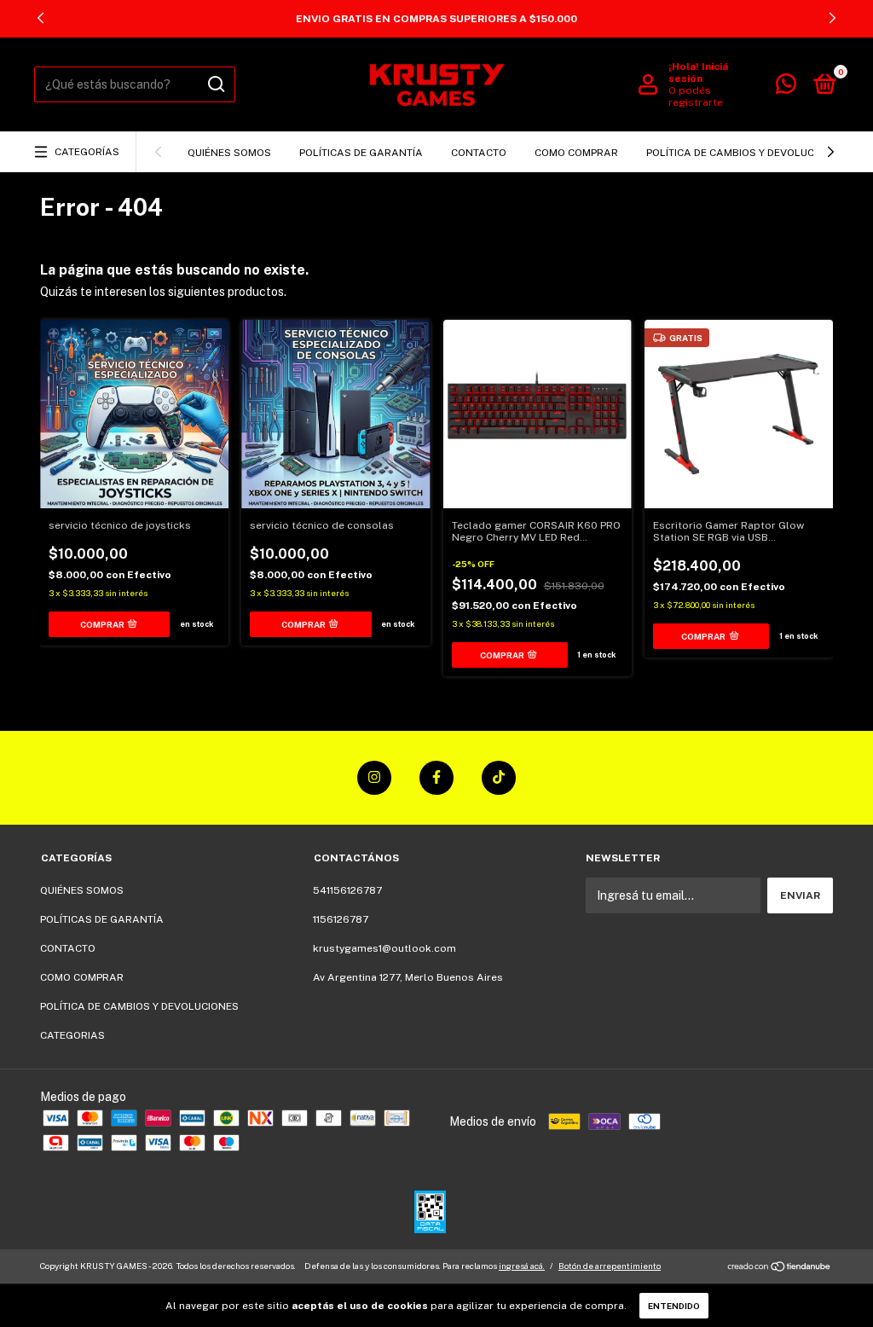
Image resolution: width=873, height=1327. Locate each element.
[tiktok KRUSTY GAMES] (499, 778)
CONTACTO (478, 153)
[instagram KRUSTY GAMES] (374, 778)
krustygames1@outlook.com (384, 948)
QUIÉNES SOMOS (229, 153)
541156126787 (347, 890)
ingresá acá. (522, 1265)
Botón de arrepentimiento (609, 1265)
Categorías (87, 152)
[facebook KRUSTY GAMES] (436, 778)
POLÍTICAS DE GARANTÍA (361, 153)
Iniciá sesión (698, 72)
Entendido (674, 1306)
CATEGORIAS (72, 1035)
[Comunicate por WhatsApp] (786, 87)
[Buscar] (215, 84)
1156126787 (340, 919)
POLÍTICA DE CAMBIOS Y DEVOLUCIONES (745, 153)
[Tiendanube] (779, 1268)
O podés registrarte (695, 96)
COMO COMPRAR (576, 153)
